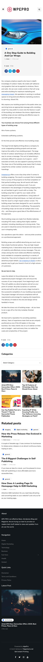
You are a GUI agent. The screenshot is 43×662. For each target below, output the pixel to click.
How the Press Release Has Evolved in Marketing (21, 435)
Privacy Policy (6, 580)
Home (4, 540)
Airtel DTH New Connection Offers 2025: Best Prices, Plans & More (11, 388)
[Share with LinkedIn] (14, 71)
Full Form (5, 555)
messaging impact (8, 94)
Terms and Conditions (9, 577)
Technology (5, 548)
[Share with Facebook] (6, 71)
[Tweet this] (10, 71)
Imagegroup (6, 175)
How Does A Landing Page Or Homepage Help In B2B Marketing (19, 485)
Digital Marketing (8, 544)
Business (5, 551)
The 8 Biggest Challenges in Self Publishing (19, 460)
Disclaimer (5, 573)
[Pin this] (18, 71)
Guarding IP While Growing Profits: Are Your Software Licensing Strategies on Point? (31, 413)
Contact (4, 562)
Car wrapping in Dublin (27, 261)
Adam (7, 59)
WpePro (26, 646)
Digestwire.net (28, 649)
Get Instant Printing (21, 652)
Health (4, 558)
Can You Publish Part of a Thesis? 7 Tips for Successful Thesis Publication (11, 413)
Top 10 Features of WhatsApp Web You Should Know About (30, 387)
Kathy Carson (6, 440)
